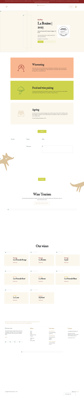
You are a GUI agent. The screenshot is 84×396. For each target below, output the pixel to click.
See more (41, 179)
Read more (15, 262)
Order (40, 41)
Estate (31, 333)
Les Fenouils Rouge (52, 332)
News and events (33, 334)
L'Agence (77, 391)
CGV (31, 339)
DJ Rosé (50, 339)
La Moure (50, 338)
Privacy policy (32, 340)
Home (31, 331)
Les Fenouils (51, 337)
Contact (31, 336)
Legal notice (32, 338)
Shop (71, 6)
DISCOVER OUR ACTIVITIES (42, 203)
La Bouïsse (51, 333)
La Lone (50, 344)
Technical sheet (51, 41)
